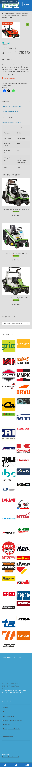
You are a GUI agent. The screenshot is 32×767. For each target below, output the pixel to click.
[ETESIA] (8, 414)
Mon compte (5, 765)
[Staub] (8, 622)
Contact (5, 707)
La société (6, 712)
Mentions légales (8, 716)
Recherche (16, 765)
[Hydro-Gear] (8, 448)
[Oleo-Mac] (23, 547)
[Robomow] (8, 578)
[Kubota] (8, 475)
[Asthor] (23, 343)
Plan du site (6, 724)
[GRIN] (8, 434)
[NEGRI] (23, 530)
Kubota (9, 85)
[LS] (8, 489)
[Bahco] (23, 360)
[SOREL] (23, 603)
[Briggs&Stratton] (8, 375)
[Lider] (23, 471)
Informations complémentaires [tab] (12, 106)
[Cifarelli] (8, 386)
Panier (24, 764)
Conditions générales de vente (12, 720)
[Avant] (8, 360)
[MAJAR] (8, 500)
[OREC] (8, 557)
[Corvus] (23, 390)
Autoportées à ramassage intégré (11, 15)
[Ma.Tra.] (23, 484)
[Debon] (23, 401)
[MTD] (23, 515)
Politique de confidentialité (11, 729)
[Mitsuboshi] (8, 518)
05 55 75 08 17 (6, 688)
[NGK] (8, 548)
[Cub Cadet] (8, 404)
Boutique (11, 13)
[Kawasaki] (23, 448)
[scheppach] (23, 595)
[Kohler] (8, 462)
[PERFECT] (8, 567)
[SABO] (8, 594)
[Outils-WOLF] (23, 558)
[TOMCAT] (8, 646)
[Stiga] (23, 618)
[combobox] (16, 323)
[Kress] (23, 460)
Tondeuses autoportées (21, 13)
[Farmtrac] (23, 419)
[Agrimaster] (8, 346)
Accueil (6, 13)
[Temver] (23, 635)
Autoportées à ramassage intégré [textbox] (15, 323)
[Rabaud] (23, 568)
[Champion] (23, 375)
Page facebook (8, 737)
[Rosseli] (23, 582)
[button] (27, 24)
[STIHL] (8, 635)
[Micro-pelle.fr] (23, 504)
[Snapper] (8, 607)
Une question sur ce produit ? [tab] (10, 111)
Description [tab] (5, 101)
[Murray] (8, 533)
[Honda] (23, 428)
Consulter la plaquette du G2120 (12, 122)
